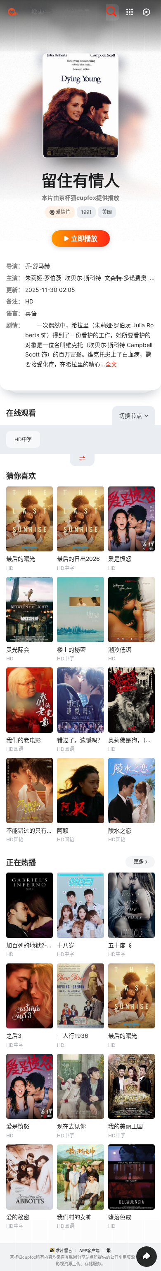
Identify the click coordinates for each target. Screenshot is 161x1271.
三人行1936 (72, 1035)
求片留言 (64, 1250)
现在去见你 (71, 1126)
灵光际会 (17, 649)
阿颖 (63, 830)
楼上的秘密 (71, 649)
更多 (139, 862)
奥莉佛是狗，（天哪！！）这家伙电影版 (131, 739)
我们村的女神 (74, 1216)
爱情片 (63, 212)
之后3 (13, 1035)
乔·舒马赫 (37, 265)
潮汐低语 (119, 649)
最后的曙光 (20, 558)
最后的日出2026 (78, 558)
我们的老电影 (23, 739)
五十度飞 (119, 945)
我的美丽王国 (125, 1126)
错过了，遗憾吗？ (80, 739)
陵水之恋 (119, 830)
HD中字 (23, 439)
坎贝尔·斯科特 (83, 277)
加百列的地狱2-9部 (29, 945)
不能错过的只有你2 (29, 830)
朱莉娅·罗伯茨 (43, 277)
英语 (31, 313)
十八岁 (65, 945)
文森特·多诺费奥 (125, 277)
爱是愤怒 (119, 558)
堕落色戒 (119, 1216)
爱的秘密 (17, 1216)
